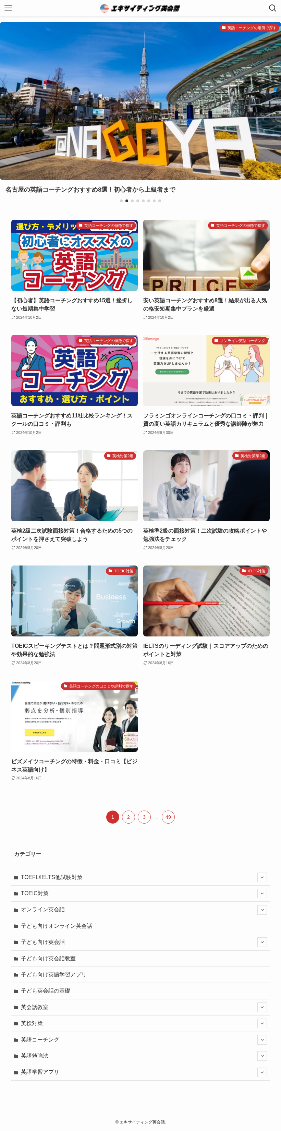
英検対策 (32, 1023)
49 (168, 817)
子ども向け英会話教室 (48, 958)
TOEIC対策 (35, 893)
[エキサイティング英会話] (140, 8)
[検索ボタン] (273, 8)
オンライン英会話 (43, 909)
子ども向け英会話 (43, 942)
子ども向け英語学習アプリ (54, 974)
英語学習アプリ (40, 1072)
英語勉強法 (34, 1056)
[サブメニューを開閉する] (262, 877)
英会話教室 (34, 1007)
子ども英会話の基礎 (45, 991)
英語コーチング (40, 1040)
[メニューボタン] (8, 8)
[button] (121, 200)
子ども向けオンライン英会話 (56, 926)
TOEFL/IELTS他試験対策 (52, 877)
